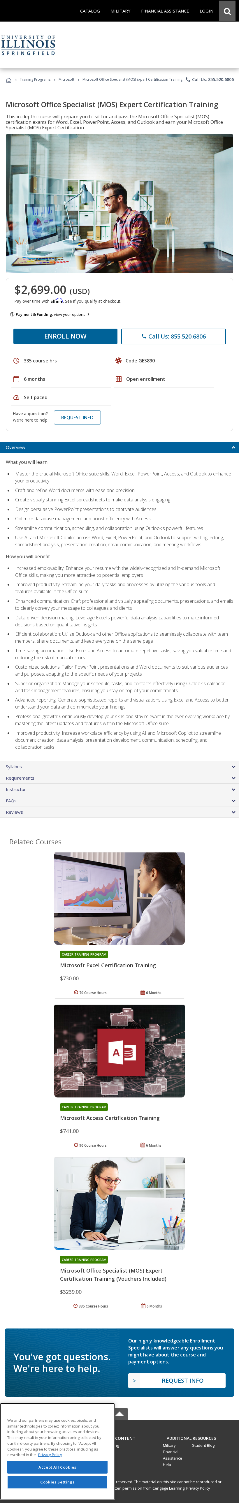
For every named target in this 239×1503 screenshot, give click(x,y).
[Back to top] (119, 1436)
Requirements (20, 778)
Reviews (14, 812)
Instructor (16, 789)
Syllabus (14, 766)
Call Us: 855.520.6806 (209, 79)
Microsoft (66, 79)
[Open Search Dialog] (227, 11)
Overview (15, 447)
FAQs (11, 801)
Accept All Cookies (57, 1467)
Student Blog (203, 1445)
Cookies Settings (57, 1482)
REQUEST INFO (77, 417)
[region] (57, 1451)
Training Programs (35, 79)
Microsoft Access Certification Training (110, 1117)
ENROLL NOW (65, 336)
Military (169, 1445)
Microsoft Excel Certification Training (108, 965)
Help (167, 1464)
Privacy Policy (198, 1488)
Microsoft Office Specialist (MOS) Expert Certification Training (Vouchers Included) (113, 1274)
